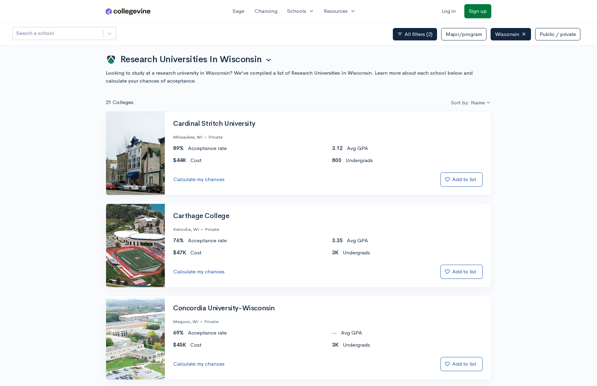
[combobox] (17, 33)
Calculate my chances (199, 179)
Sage (238, 11)
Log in (449, 11)
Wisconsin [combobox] (507, 34)
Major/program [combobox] (464, 34)
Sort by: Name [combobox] (468, 102)
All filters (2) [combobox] (415, 34)
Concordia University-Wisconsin (224, 308)
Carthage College (201, 216)
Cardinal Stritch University (214, 124)
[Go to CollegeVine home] (128, 11)
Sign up (478, 11)
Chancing (266, 11)
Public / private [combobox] (558, 34)
